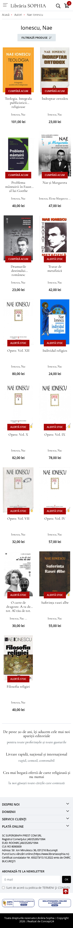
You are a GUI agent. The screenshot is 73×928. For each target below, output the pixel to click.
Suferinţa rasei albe (55, 602)
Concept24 (47, 921)
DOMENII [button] (9, 812)
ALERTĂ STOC (55, 259)
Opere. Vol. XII (18, 350)
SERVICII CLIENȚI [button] (14, 819)
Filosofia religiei (18, 686)
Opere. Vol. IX (54, 434)
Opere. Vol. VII (18, 518)
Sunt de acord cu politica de (38, 887)
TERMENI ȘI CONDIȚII (56, 888)
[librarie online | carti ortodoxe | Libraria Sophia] (28, 5)
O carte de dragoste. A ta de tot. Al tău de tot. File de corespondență (18, 610)
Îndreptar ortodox (55, 98)
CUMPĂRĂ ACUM (18, 91)
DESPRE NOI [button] (11, 804)
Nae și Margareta (55, 182)
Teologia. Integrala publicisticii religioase (18, 102)
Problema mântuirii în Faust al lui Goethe (18, 186)
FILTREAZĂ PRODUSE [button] (34, 37)
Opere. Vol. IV (54, 518)
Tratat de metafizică (54, 268)
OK (66, 879)
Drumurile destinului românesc (18, 270)
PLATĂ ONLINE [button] (13, 826)
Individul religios (55, 350)
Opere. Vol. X (18, 434)
